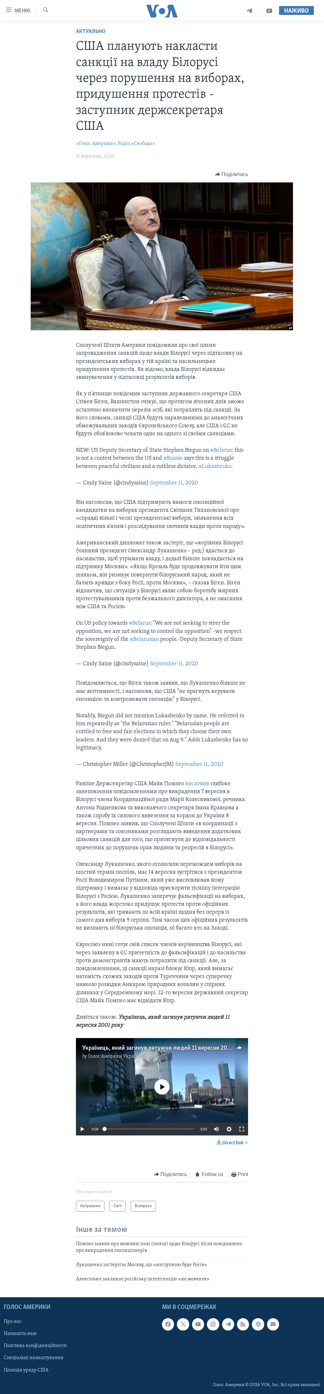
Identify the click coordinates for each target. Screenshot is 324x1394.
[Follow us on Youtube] (198, 1324)
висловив (197, 784)
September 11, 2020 (174, 483)
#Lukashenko (214, 467)
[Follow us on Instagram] (213, 1324)
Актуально (91, 32)
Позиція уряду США (26, 1369)
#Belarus (221, 450)
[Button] (231, 174)
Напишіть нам (20, 1333)
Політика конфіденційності (35, 1345)
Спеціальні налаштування (33, 1357)
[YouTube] (269, 11)
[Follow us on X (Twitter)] (183, 1324)
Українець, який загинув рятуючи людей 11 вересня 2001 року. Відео (173, 1048)
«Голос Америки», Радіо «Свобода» (115, 143)
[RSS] (243, 1324)
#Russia (172, 458)
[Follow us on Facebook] (168, 1324)
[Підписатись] (273, 1324)
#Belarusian (144, 639)
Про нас (13, 1321)
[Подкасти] (258, 1324)
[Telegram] (249, 11)
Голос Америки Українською (120, 1056)
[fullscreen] (241, 1129)
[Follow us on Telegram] (228, 1324)
